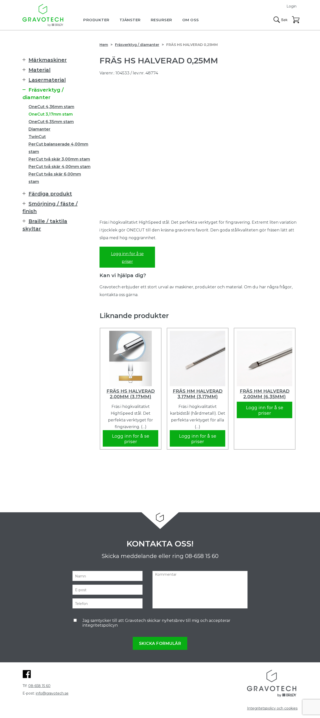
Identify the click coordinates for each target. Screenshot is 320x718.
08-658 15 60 (201, 556)
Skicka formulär (160, 643)
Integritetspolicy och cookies (272, 708)
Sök (280, 19)
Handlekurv (296, 20)
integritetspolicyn (100, 625)
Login (291, 6)
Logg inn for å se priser (127, 257)
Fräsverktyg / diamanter (137, 44)
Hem (104, 44)
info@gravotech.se (52, 693)
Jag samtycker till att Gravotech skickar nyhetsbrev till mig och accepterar (156, 623)
